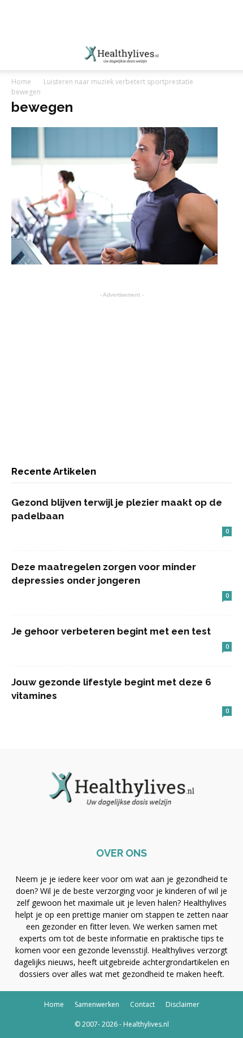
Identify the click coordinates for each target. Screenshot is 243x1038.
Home (21, 81)
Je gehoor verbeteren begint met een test (111, 631)
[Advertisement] (121, 20)
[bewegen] (114, 261)
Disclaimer (182, 1004)
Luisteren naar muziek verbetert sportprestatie (118, 81)
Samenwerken (97, 1004)
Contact (142, 1004)
